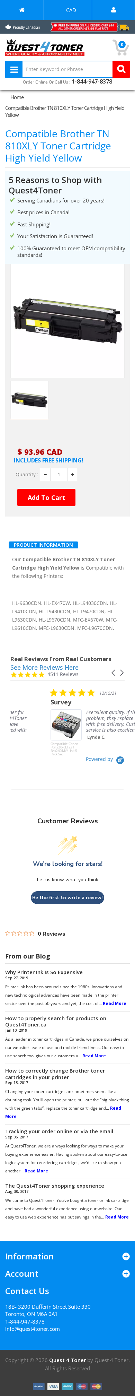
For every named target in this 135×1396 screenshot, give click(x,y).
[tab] (43, 544)
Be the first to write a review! (67, 897)
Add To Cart (46, 497)
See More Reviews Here (44, 667)
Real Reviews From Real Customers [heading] (60, 659)
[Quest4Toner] (22, 10)
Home (17, 97)
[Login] (113, 10)
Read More (114, 1003)
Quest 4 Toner (68, 1359)
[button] (114, 673)
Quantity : (27, 474)
